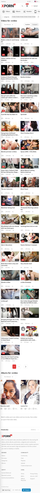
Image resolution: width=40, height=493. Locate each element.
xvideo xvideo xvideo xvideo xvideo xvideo (24, 17)
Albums (3, 463)
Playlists (23, 461)
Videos (3, 456)
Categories (6, 17)
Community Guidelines (7, 478)
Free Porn (3, 1)
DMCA (22, 476)
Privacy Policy (34, 474)
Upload (23, 463)
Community (24, 456)
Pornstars (4, 458)
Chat (22, 458)
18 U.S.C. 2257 (34, 476)
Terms (22, 474)
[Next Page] (26, 366)
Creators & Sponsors (26, 466)
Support (32, 479)
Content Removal (6, 473)
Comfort (27, 24)
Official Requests (23, 479)
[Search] (22, 6)
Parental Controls (6, 475)
